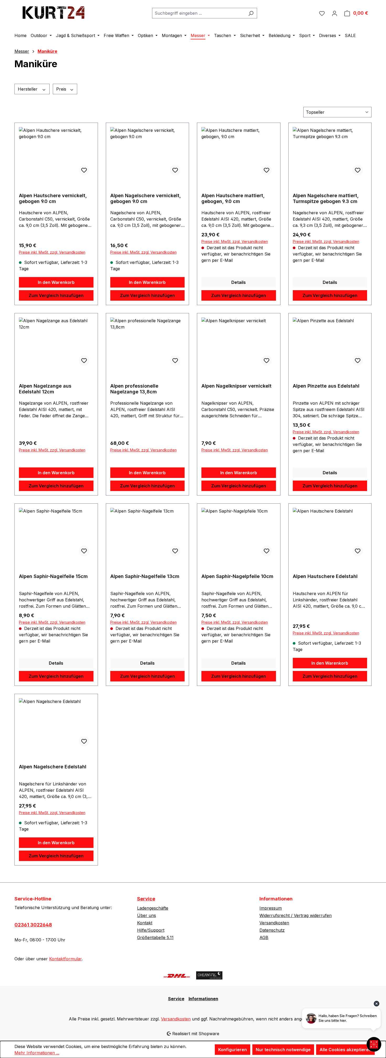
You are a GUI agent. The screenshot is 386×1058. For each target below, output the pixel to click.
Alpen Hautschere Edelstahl (325, 576)
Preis (61, 89)
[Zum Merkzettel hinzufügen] (84, 170)
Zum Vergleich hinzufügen (56, 295)
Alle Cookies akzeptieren (345, 1049)
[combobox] (198, 13)
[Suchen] (251, 13)
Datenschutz (272, 930)
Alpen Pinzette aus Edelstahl (326, 386)
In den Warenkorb (56, 282)
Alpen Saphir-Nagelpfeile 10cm (237, 576)
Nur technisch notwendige (283, 1049)
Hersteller (28, 89)
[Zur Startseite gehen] (53, 12)
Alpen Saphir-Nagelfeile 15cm (53, 576)
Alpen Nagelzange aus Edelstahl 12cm (45, 388)
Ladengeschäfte (152, 908)
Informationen (203, 998)
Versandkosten (274, 922)
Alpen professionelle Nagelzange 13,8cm (134, 388)
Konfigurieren (232, 1049)
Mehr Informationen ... (36, 1052)
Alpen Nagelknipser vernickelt (236, 386)
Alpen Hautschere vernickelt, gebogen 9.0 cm (53, 198)
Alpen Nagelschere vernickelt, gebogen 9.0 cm (145, 198)
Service (146, 898)
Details (238, 282)
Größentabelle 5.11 (155, 937)
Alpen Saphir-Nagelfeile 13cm (144, 576)
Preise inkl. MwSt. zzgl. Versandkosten (52, 252)
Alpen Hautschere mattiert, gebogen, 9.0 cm (233, 198)
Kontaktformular (65, 958)
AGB (263, 937)
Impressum (270, 908)
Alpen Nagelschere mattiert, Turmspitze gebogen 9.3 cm (326, 198)
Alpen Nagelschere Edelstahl (52, 766)
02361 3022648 (33, 924)
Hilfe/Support (150, 930)
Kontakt (144, 922)
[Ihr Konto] (334, 13)
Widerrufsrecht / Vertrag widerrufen (295, 915)
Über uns (146, 915)
